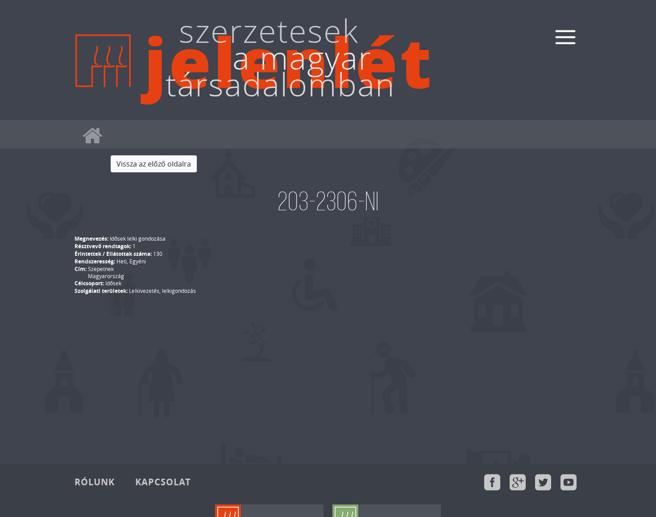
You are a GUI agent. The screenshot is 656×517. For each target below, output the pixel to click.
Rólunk (95, 482)
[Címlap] (103, 85)
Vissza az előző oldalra (153, 164)
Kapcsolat (163, 482)
